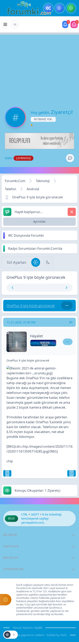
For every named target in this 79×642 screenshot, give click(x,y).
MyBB (38, 628)
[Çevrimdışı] (8, 333)
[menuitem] (48, 8)
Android (33, 189)
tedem (39, 635)
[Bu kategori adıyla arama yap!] (67, 305)
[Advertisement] (39, 67)
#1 (71, 322)
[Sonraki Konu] (56, 287)
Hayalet (36, 335)
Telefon (10, 189)
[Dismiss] (72, 212)
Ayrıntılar (39, 221)
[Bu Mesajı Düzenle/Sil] (7, 473)
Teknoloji (43, 181)
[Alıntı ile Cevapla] (71, 473)
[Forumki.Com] (27, 8)
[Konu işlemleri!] (10, 635)
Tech (63, 635)
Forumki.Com (15, 181)
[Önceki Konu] (23, 287)
